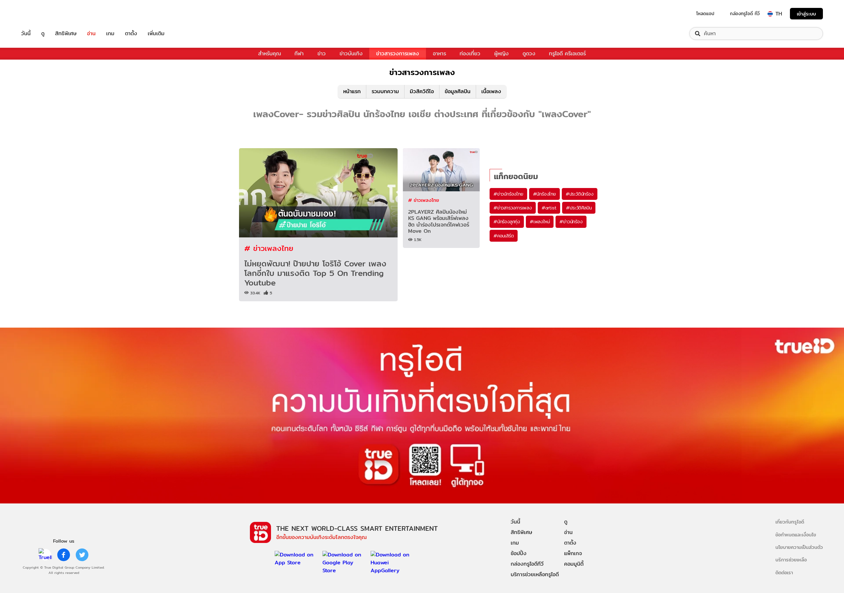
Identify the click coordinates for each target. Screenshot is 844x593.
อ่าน (91, 34)
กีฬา (299, 53)
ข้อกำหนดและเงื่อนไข (795, 534)
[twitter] (82, 554)
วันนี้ (26, 34)
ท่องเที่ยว (470, 53)
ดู (43, 34)
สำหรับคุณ (269, 53)
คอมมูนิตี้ (574, 564)
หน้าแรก (352, 91)
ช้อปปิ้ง (519, 553)
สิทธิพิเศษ (65, 34)
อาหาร (439, 53)
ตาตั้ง (131, 34)
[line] (45, 554)
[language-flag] (770, 13)
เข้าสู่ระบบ (806, 13)
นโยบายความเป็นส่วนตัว (799, 547)
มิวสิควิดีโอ (422, 91)
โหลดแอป (705, 13)
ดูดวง (529, 53)
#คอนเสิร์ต (504, 235)
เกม (110, 34)
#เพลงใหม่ (540, 221)
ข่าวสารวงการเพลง (397, 53)
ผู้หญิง (501, 53)
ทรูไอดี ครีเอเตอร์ (567, 53)
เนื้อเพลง (491, 91)
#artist (549, 207)
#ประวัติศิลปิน (578, 207)
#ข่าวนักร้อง (570, 221)
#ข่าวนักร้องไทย (508, 194)
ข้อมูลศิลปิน (457, 91)
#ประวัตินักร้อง (579, 194)
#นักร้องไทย (544, 194)
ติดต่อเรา (784, 572)
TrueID (41, 13)
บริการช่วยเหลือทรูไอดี (535, 574)
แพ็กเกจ (573, 553)
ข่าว (321, 53)
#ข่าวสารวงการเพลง (513, 207)
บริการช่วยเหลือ (791, 559)
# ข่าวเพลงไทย (268, 248)
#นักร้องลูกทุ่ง (507, 221)
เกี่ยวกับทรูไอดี (789, 522)
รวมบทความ (385, 91)
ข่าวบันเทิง (351, 53)
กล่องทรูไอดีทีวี (527, 564)
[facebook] (63, 554)
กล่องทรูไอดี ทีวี (745, 13)
